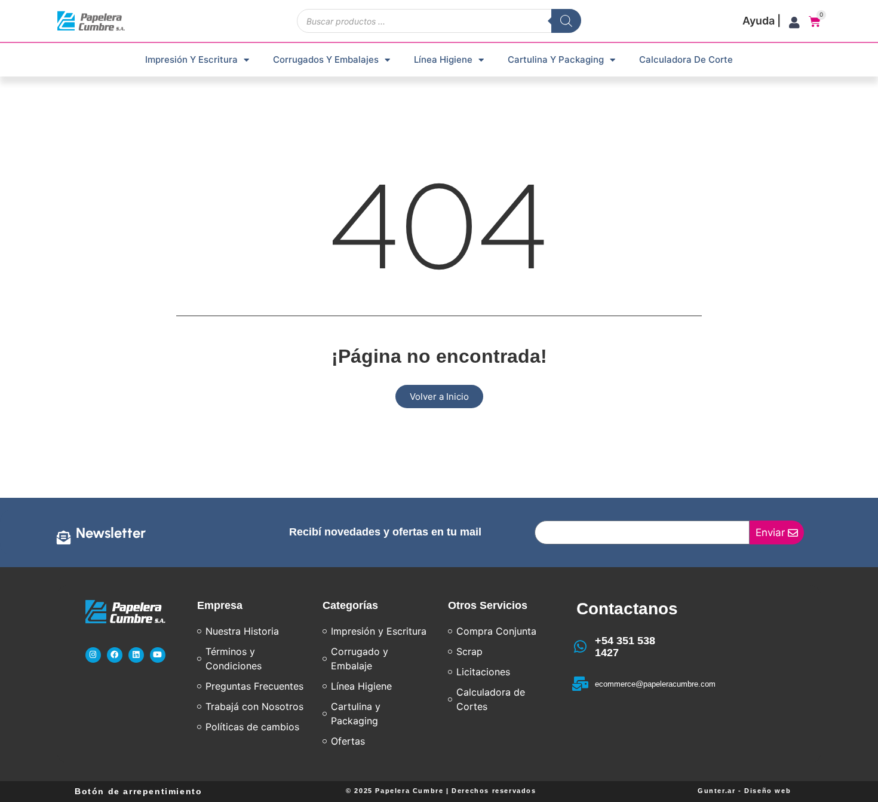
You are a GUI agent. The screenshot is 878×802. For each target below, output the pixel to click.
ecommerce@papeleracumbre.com (655, 683)
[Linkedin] (136, 655)
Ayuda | (761, 20)
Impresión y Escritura (191, 59)
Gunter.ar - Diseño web (744, 790)
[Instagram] (93, 655)
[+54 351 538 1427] (580, 646)
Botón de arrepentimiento (138, 791)
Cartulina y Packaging (556, 59)
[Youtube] (157, 655)
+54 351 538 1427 (625, 647)
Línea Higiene (443, 59)
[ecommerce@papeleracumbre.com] (580, 684)
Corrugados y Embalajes (326, 59)
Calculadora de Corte (686, 59)
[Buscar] (566, 21)
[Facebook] (114, 655)
